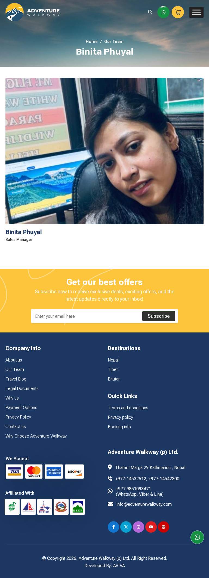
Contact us (15, 426)
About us (13, 360)
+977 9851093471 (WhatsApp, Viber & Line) (140, 491)
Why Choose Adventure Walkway (36, 436)
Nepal (113, 360)
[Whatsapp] (197, 537)
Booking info (119, 426)
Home (92, 41)
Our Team (114, 41)
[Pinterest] (163, 527)
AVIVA (119, 565)
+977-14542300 (164, 478)
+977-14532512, (132, 478)
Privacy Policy (18, 417)
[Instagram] (138, 527)
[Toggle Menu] (196, 12)
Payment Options (21, 407)
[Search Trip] (150, 12)
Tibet (113, 369)
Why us (12, 398)
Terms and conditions (128, 407)
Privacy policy (120, 417)
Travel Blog (15, 379)
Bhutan (114, 379)
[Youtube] (151, 527)
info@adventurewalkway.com (144, 504)
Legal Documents (22, 388)
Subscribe (159, 316)
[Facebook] (113, 527)
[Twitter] (126, 527)
